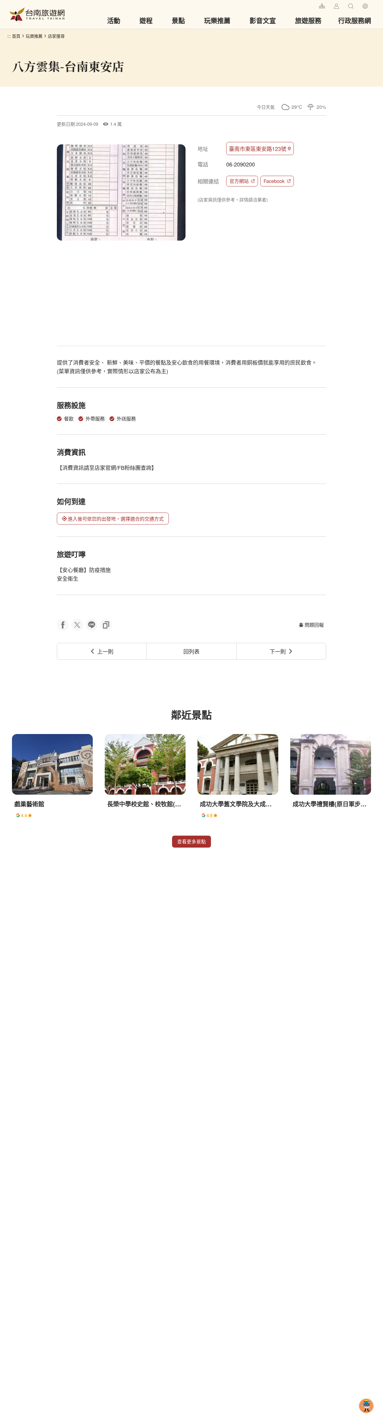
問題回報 (314, 624)
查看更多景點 (191, 841)
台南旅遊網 (37, 14)
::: (312, 5)
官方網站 (239, 181)
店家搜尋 (56, 36)
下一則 (278, 651)
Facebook (274, 181)
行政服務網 (354, 20)
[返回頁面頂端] (366, 1415)
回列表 (191, 651)
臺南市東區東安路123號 (257, 148)
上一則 (105, 651)
